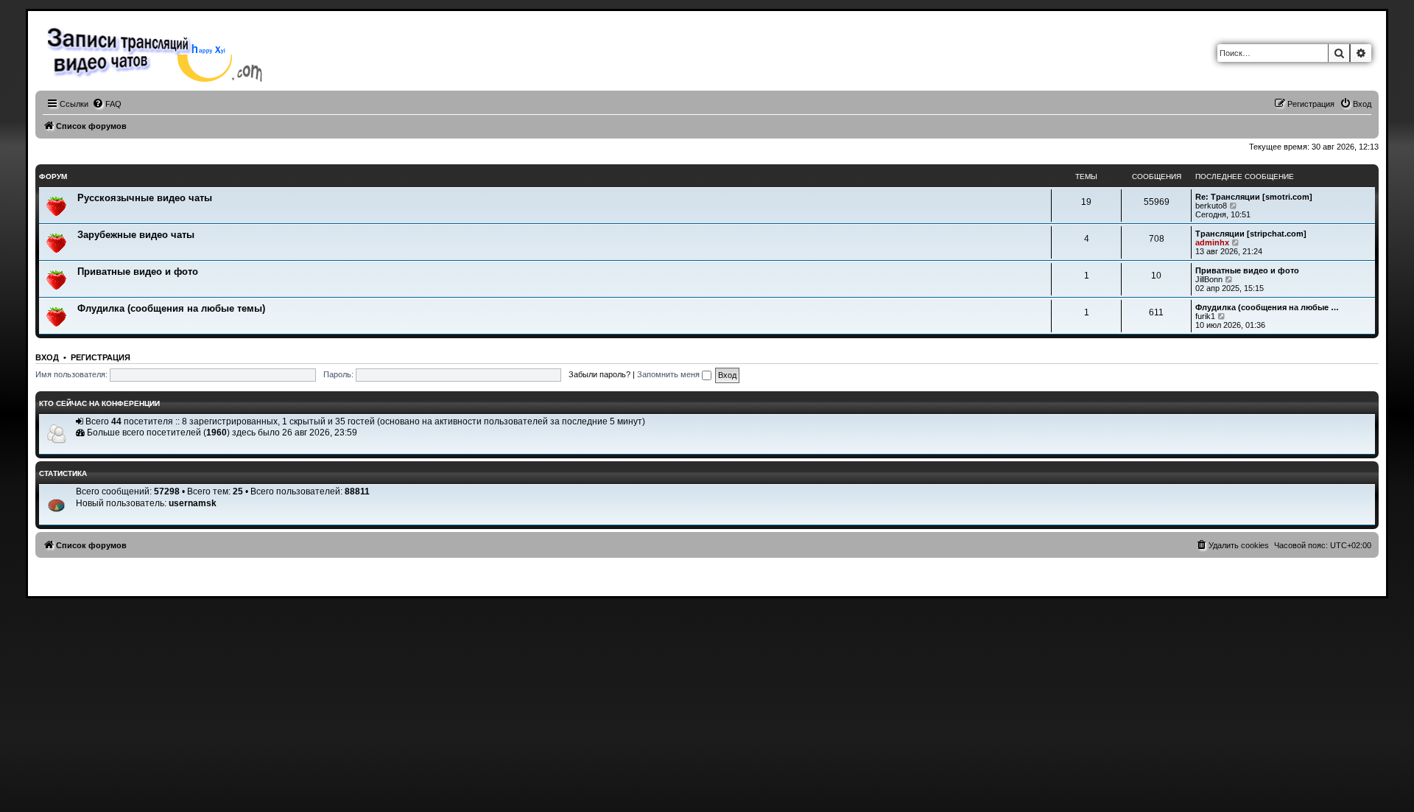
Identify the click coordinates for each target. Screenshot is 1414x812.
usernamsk (193, 503)
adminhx (1212, 242)
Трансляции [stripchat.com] (1250, 233)
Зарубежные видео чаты (135, 234)
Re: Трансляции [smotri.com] (1253, 196)
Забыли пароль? (599, 374)
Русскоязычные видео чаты (144, 197)
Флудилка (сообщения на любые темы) (171, 308)
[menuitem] (107, 104)
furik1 (1205, 316)
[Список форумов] (158, 53)
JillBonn (1209, 279)
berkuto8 (1211, 205)
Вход (47, 357)
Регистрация (100, 357)
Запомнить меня (669, 374)
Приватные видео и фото (137, 271)
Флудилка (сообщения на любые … (1267, 307)
